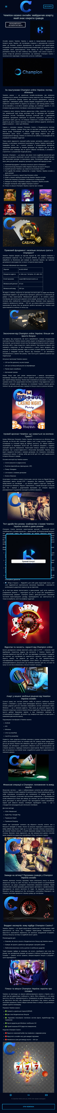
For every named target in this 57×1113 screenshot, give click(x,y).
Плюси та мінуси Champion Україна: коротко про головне (24, 186)
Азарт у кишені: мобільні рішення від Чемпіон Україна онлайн (25, 177)
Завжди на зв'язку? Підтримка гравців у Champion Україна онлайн (27, 181)
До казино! (48, 6)
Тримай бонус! (28, 561)
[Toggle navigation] (6, 6)
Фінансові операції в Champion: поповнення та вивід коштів (24, 179)
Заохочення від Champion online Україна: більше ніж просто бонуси (27, 167)
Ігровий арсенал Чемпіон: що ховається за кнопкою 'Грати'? (25, 169)
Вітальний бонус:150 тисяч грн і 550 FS (15, 24)
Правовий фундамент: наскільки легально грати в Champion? (25, 164)
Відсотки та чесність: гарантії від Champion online (21, 175)
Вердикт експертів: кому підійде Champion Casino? (22, 183)
